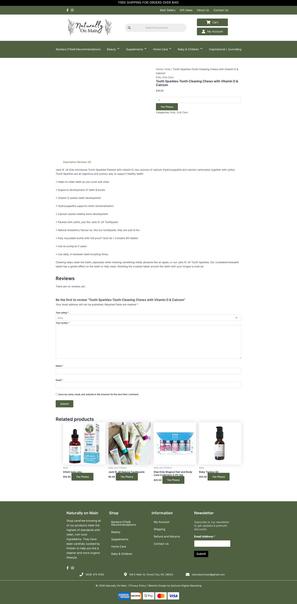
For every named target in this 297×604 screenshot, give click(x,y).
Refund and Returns (167, 536)
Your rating (62, 312)
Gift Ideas (186, 10)
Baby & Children (189, 49)
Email (59, 380)
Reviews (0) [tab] (84, 162)
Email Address (204, 536)
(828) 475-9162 (95, 574)
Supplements (135, 49)
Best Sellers (167, 10)
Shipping (159, 529)
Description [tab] (70, 162)
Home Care (161, 49)
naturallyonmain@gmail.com (208, 574)
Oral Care (168, 77)
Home (159, 69)
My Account (162, 522)
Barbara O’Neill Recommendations (123, 523)
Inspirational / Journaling (225, 49)
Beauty (112, 49)
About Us (203, 10)
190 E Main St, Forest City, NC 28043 (151, 574)
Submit (201, 553)
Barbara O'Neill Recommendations (78, 49)
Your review (62, 322)
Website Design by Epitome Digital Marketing (175, 585)
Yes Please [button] (82, 476)
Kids (167, 69)
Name (59, 366)
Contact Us (220, 10)
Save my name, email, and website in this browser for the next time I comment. (98, 394)
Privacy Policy (137, 585)
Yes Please (167, 106)
